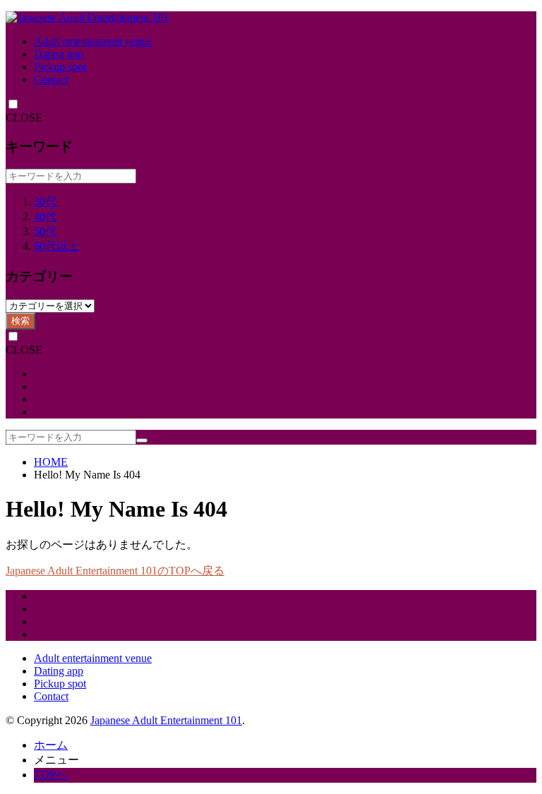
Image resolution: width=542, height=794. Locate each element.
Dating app (58, 54)
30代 (45, 201)
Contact (51, 79)
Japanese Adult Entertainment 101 (166, 720)
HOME (51, 462)
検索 (20, 320)
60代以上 (56, 246)
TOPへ (50, 775)
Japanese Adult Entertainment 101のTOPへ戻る (115, 571)
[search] (141, 440)
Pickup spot (60, 67)
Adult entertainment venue (93, 41)
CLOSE (24, 118)
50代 (45, 231)
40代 (45, 216)
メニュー (56, 760)
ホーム (51, 745)
